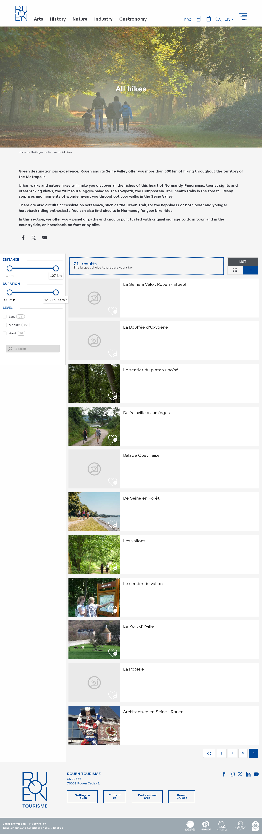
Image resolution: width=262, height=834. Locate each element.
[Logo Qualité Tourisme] (222, 826)
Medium (18, 325)
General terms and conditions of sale (26, 828)
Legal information (14, 824)
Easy (15, 316)
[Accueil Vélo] (255, 826)
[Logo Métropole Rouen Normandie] (190, 826)
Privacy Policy (37, 824)
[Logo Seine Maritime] (206, 826)
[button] (218, 19)
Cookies (58, 828)
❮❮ (209, 753)
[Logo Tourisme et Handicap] (240, 826)
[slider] (9, 268)
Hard (16, 333)
